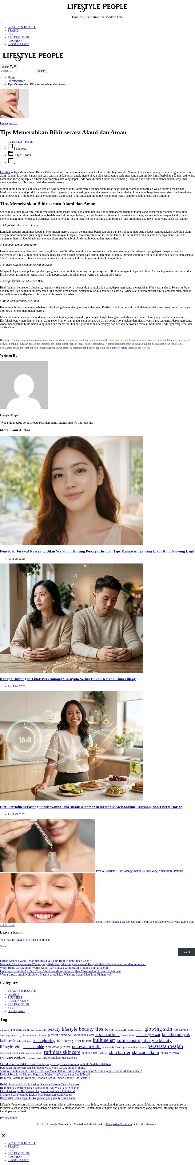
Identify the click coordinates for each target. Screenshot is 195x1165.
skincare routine (12, 1057)
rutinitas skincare (62, 1052)
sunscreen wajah (34, 1058)
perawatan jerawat (58, 1047)
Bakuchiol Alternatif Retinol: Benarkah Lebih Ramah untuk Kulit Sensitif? (45, 1077)
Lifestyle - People (22, 141)
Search (4, 946)
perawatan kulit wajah (134, 1047)
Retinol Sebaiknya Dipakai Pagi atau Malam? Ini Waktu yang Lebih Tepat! (45, 1074)
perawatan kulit (86, 1046)
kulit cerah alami (24, 1041)
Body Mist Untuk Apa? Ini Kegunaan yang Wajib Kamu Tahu (37, 1098)
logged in (21, 939)
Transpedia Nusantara (119, 1124)
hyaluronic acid (28, 1035)
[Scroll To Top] (1, 1131)
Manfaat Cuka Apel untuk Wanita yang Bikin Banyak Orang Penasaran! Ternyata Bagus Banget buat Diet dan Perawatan (73, 964)
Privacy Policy (119, 347)
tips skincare (69, 1057)
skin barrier (119, 1052)
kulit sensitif (129, 1040)
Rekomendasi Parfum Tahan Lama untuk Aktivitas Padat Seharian (39, 1087)
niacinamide (33, 1046)
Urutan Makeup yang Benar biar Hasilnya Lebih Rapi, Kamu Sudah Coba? (45, 960)
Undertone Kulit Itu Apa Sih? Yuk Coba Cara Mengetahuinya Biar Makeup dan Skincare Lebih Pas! (60, 971)
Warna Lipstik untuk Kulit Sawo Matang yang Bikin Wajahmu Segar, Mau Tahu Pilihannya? (55, 974)
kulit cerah (7, 1041)
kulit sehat (104, 1040)
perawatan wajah (165, 1046)
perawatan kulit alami (111, 1047)
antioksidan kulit (38, 1030)
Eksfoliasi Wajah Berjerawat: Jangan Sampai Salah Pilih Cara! (37, 1091)
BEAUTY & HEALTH (22, 27)
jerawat (42, 1035)
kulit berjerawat (148, 1035)
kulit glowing (44, 1040)
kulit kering (65, 1041)
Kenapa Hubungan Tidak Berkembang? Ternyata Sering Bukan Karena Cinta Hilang (68, 679)
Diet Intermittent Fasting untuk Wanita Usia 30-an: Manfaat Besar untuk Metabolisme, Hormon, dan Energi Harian (91, 807)
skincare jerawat (170, 1052)
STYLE (12, 34)
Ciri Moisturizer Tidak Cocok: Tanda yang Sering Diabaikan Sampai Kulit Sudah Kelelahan (55, 1064)
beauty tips (91, 1029)
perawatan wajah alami (12, 1052)
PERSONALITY (18, 44)
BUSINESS (15, 40)
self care (103, 1053)
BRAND (13, 30)
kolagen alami (127, 1035)
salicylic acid (90, 1053)
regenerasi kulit (34, 1053)
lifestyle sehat (11, 1047)
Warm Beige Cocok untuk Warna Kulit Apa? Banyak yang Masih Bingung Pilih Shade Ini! (54, 967)
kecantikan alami (84, 1035)
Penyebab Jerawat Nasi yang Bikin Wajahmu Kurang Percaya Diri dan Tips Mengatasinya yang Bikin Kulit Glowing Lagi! (97, 551)
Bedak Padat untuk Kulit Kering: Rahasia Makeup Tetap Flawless (39, 1084)
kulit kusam (83, 1041)
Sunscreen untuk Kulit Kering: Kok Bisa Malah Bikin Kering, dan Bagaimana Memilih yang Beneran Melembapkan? (71, 1071)
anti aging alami (20, 1029)
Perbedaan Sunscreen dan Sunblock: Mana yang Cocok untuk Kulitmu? (43, 1067)
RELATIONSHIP (19, 37)
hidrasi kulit (181, 1029)
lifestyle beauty (157, 1040)
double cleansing (135, 1030)
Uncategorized (9, 123)
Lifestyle (5, 172)
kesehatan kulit (107, 1035)
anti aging (4, 1030)
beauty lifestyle (62, 1029)
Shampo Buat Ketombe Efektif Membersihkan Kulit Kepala (36, 1094)
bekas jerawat (115, 1029)
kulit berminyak (176, 1034)
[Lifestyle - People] (24, 407)
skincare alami (145, 1052)
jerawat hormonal (60, 1035)
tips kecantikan (52, 1057)
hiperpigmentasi (8, 1035)
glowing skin (158, 1029)
